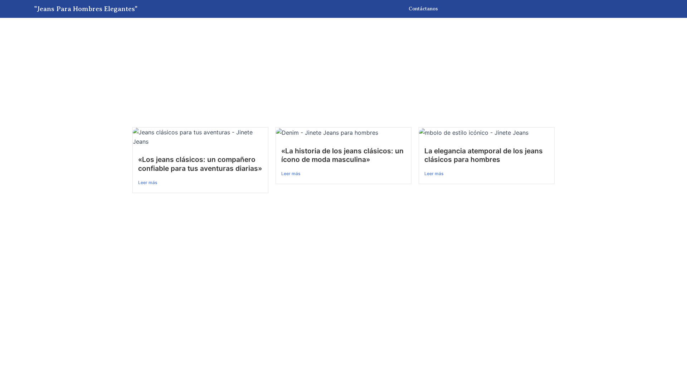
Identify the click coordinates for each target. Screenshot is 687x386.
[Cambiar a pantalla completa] (34, 207)
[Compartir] (57, 207)
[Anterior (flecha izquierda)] (10, 219)
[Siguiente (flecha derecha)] (34, 219)
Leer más (147, 182)
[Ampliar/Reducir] (10, 207)
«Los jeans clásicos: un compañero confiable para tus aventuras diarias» (200, 164)
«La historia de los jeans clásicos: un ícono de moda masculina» (342, 155)
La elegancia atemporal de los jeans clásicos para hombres (483, 155)
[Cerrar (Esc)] (80, 207)
